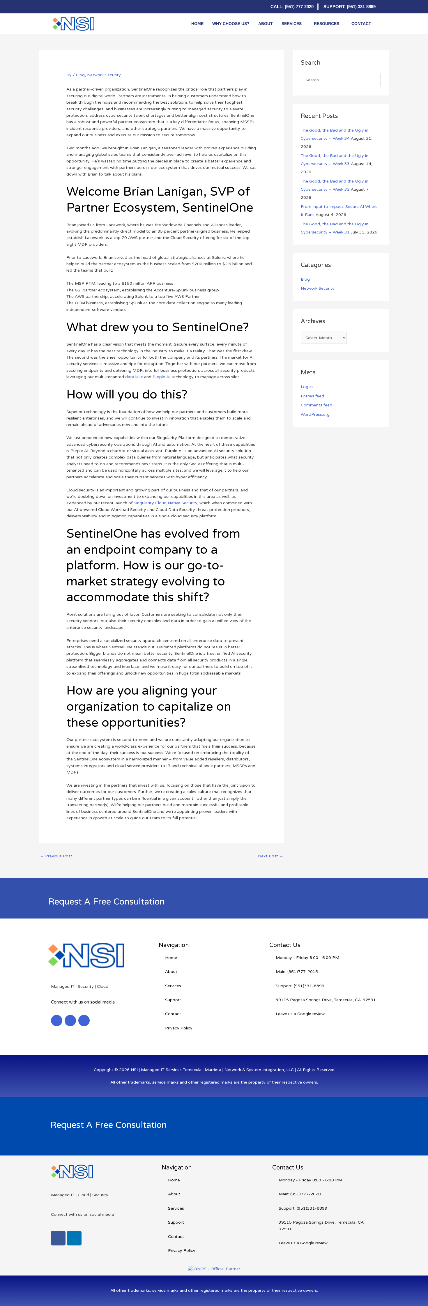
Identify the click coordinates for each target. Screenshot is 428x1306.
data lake (134, 376)
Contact (361, 23)
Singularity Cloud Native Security (165, 502)
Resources (326, 23)
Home (197, 23)
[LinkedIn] (56, 6)
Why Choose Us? (231, 23)
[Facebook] (68, 6)
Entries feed (312, 396)
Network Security (104, 74)
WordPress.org (315, 414)
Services (292, 23)
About (265, 23)
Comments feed (316, 405)
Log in (307, 386)
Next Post (270, 856)
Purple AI (161, 376)
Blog (80, 74)
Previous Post (56, 856)
